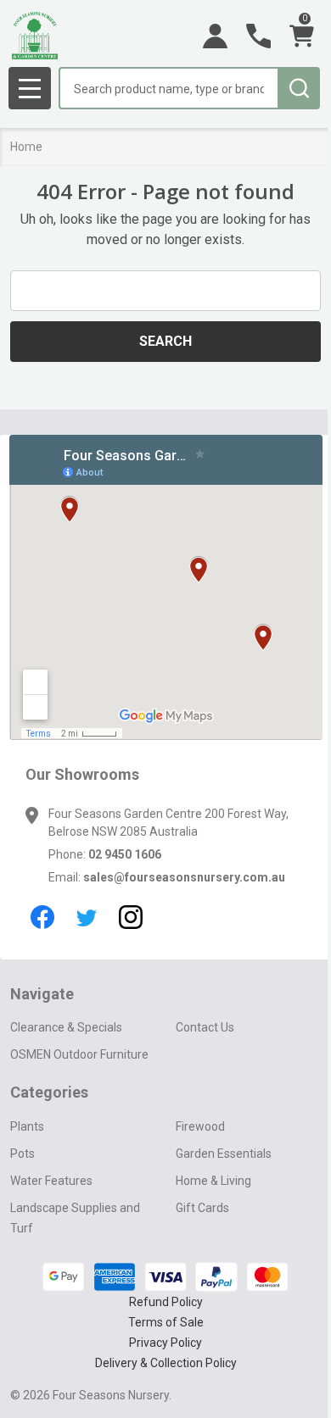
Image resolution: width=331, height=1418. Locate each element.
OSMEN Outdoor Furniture (79, 1054)
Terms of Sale (166, 1322)
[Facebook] (42, 917)
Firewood (200, 1126)
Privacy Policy (165, 1342)
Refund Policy (166, 1302)
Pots (22, 1153)
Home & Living (213, 1180)
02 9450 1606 (124, 854)
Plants (27, 1126)
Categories (49, 1092)
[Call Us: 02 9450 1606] (258, 36)
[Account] (215, 36)
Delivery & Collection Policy (166, 1363)
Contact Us (205, 1027)
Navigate (42, 994)
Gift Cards (202, 1208)
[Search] (299, 88)
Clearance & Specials (66, 1027)
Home (26, 146)
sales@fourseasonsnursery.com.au (184, 877)
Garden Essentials (224, 1153)
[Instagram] (131, 917)
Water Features (51, 1180)
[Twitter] (87, 917)
